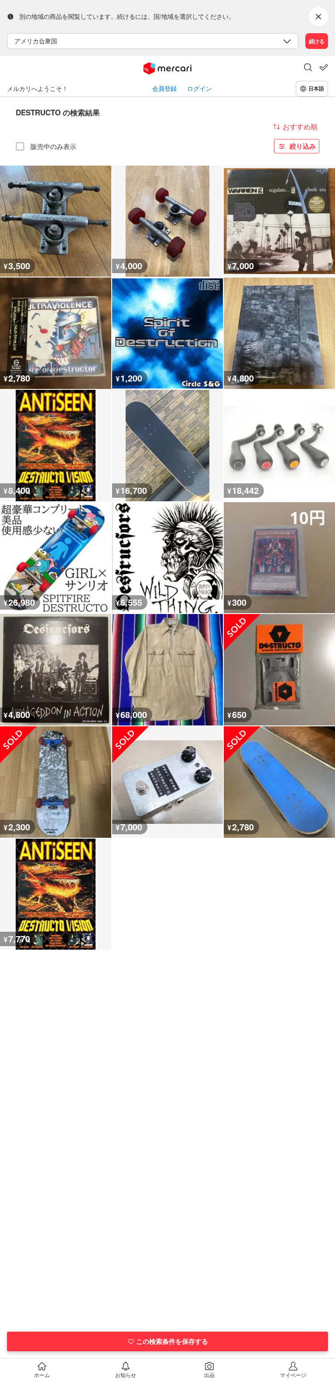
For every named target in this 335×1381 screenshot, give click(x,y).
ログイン (199, 88)
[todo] (323, 67)
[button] (308, 68)
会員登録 (164, 88)
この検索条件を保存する (172, 1341)
